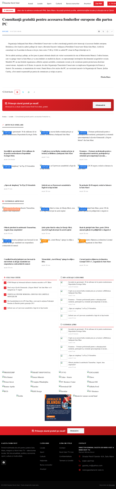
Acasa (4, 117)
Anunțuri (43, 469)
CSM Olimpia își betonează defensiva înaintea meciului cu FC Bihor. (29, 282)
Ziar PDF (98, 4)
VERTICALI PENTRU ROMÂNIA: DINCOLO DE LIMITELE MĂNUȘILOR (28, 295)
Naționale (43, 461)
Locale (39, 4)
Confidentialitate (65, 456)
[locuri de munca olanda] (58, 407)
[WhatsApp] (107, 31)
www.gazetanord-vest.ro (93, 470)
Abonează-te (100, 105)
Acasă (30, 4)
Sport (49, 4)
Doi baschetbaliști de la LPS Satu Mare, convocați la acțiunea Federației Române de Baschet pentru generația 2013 (30, 302)
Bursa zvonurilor (72, 4)
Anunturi (87, 4)
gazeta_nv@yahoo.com (92, 465)
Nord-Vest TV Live (66, 452)
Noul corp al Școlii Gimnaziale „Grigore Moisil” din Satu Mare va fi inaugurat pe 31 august (29, 288)
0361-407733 (88, 461)
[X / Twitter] (103, 31)
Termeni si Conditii (66, 461)
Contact (62, 448)
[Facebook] (99, 31)
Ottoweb (112, 485)
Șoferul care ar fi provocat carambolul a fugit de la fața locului (27, 308)
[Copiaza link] (112, 31)
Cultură (59, 4)
